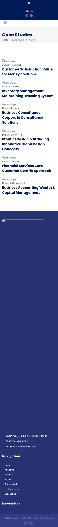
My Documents (12, 489)
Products (9, 479)
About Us (9, 470)
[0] (3, 24)
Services (9, 474)
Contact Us (10, 494)
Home (5, 40)
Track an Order (12, 484)
